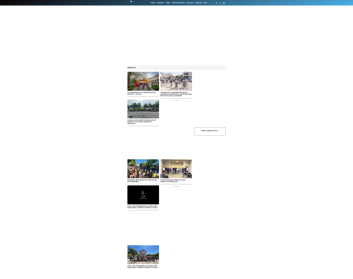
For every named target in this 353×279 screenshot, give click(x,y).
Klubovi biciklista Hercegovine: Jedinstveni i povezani (173, 180)
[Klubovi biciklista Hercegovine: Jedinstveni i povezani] (176, 168)
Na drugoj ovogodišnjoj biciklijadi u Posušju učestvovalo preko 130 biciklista (141, 121)
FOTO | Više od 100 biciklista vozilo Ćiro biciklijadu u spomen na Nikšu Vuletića (142, 206)
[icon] (217, 3)
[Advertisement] (176, 37)
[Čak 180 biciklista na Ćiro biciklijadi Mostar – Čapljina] (143, 81)
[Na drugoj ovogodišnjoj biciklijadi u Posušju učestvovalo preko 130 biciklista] (143, 108)
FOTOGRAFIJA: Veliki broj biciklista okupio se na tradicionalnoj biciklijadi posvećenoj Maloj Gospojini (175, 94)
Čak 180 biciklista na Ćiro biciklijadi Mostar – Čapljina (141, 93)
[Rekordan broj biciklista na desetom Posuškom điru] (143, 168)
